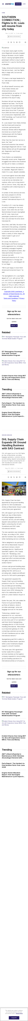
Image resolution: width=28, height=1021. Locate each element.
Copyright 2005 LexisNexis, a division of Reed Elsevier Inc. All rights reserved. (14, 294)
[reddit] (17, 42)
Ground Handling (7, 435)
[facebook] (8, 42)
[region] (14, 1014)
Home (3, 12)
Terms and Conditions (11, 298)
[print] (25, 42)
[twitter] (14, 42)
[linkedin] (11, 42)
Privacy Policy (19, 1013)
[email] (19, 42)
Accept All (14, 1017)
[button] (3, 4)
